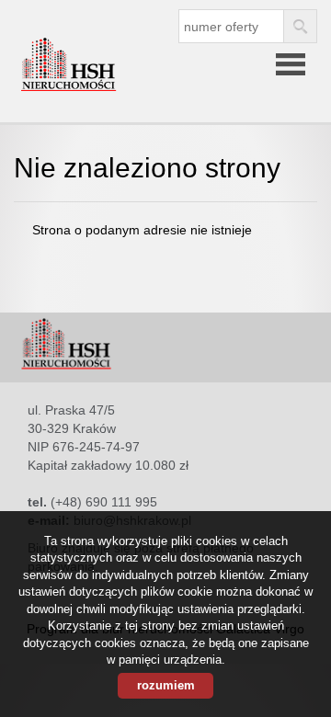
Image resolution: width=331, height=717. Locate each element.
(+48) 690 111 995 (104, 502)
